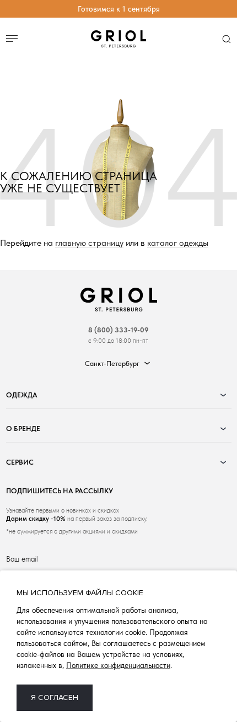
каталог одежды (177, 243)
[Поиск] (226, 39)
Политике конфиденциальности (118, 665)
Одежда (21, 395)
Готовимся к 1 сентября (119, 8)
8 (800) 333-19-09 (118, 330)
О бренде (23, 428)
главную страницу (89, 243)
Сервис (20, 462)
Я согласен (54, 697)
